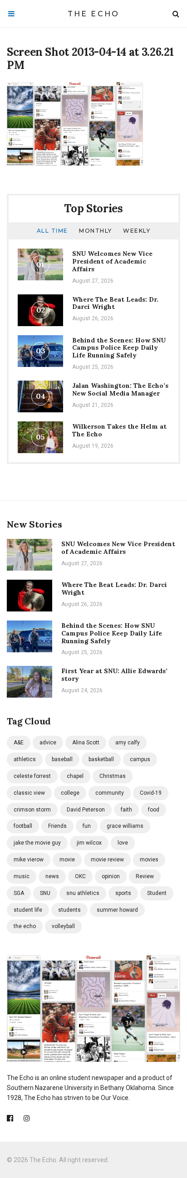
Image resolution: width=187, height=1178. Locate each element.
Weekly (136, 230)
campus (140, 759)
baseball (62, 759)
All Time (52, 230)
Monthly (95, 230)
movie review (107, 859)
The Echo (94, 14)
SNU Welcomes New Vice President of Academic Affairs (112, 261)
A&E (19, 742)
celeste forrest (32, 776)
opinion (111, 876)
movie (67, 859)
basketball (101, 759)
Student (157, 893)
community (109, 793)
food (153, 810)
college (70, 793)
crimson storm (32, 810)
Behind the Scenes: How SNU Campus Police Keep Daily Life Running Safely (119, 348)
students (69, 910)
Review (145, 876)
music (22, 876)
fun (87, 826)
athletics (25, 759)
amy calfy (127, 742)
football (23, 826)
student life (28, 910)
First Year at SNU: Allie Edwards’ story (114, 675)
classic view (29, 793)
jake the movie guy (37, 843)
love (123, 843)
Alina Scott (85, 742)
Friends (57, 826)
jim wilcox (89, 843)
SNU (45, 893)
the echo (25, 926)
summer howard (117, 910)
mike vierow (29, 859)
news (52, 876)
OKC (80, 876)
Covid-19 (151, 793)
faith (126, 810)
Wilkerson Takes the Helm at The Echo (119, 430)
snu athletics (82, 893)
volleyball (63, 926)
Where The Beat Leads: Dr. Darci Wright (115, 303)
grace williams (125, 826)
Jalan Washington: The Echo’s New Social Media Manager (120, 389)
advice (47, 742)
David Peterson (86, 810)
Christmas (112, 776)
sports (123, 893)
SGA (19, 893)
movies (149, 859)
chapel (75, 776)
